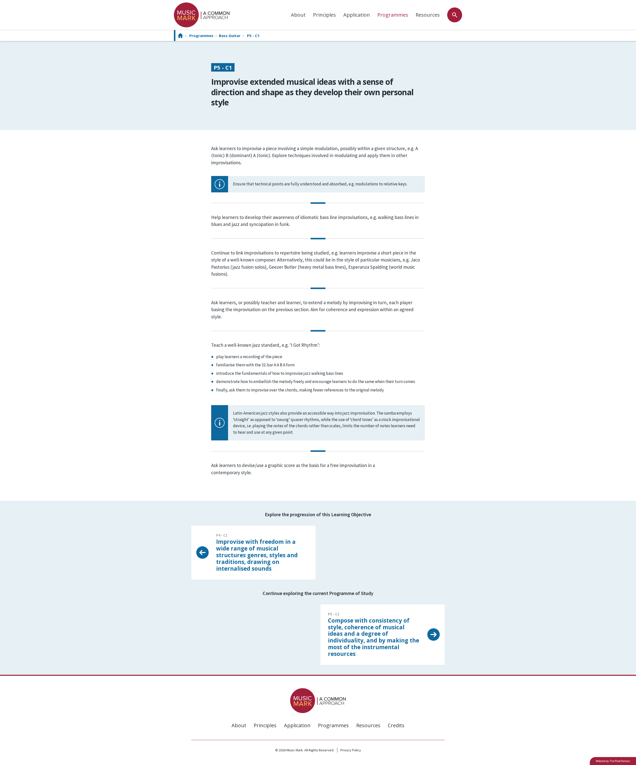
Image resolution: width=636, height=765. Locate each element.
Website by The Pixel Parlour (613, 761)
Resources (428, 14)
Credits (396, 725)
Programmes (392, 14)
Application (356, 14)
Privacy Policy (350, 750)
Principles (324, 14)
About (298, 14)
